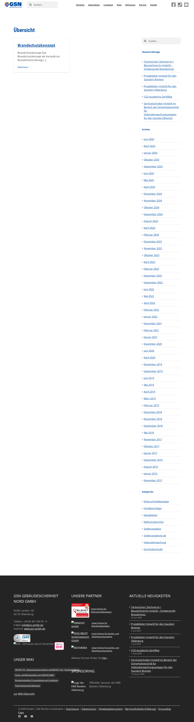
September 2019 (153, 371)
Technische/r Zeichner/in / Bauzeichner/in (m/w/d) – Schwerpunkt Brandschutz (159, 65)
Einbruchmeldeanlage (156, 501)
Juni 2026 (149, 139)
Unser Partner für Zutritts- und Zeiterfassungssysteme (105, 635)
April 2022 (149, 303)
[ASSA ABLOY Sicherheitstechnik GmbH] (80, 633)
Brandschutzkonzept (36, 45)
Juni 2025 (149, 173)
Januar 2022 (150, 316)
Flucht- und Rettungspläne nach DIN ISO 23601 (34, 675)
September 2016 (153, 460)
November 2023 (153, 248)
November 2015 (153, 480)
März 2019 (150, 398)
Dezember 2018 (153, 412)
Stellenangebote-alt (155, 535)
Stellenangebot (152, 528)
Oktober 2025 (151, 159)
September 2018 (153, 425)
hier (104, 658)
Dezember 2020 (153, 344)
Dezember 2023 (153, 241)
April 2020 (149, 357)
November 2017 (153, 439)
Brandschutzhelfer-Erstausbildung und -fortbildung (36, 680)
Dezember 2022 (153, 275)
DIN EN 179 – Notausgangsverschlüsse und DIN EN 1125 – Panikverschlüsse (47, 669)
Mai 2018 (149, 432)
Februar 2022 (151, 309)
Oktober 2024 (151, 207)
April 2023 (149, 262)
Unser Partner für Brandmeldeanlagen (101, 624)
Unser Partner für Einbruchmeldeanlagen (101, 610)
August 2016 (151, 466)
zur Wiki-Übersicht (24, 693)
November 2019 (153, 364)
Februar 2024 (151, 234)
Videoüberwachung (155, 542)
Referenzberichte (154, 522)
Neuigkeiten (150, 515)
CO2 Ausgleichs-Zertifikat (158, 96)
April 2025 (149, 187)
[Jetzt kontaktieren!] (186, 4)
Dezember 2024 (153, 193)
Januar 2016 (150, 473)
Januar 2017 (150, 453)
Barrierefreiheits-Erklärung (140, 709)
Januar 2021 (150, 337)
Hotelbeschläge (153, 508)
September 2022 (153, 282)
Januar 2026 (150, 153)
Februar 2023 (151, 269)
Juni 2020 (149, 350)
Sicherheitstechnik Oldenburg (27, 685)
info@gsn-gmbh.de (32, 625)
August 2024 (151, 221)
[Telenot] (80, 605)
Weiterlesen (23, 67)
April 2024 (149, 228)
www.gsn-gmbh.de (34, 628)
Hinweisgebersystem (111, 709)
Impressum (72, 709)
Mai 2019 (149, 385)
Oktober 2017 (151, 446)
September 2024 (153, 214)
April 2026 (149, 146)
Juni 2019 (149, 378)
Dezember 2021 (153, 323)
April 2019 (149, 391)
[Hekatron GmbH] (80, 622)
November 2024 (153, 200)
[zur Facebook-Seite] (173, 4)
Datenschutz (89, 709)
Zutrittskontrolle (153, 549)
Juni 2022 (149, 289)
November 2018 (153, 419)
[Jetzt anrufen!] (179, 4)
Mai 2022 (149, 296)
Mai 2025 (149, 180)
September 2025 (153, 166)
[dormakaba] (79, 647)
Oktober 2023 (151, 255)
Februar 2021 (151, 330)
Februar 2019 (151, 405)
